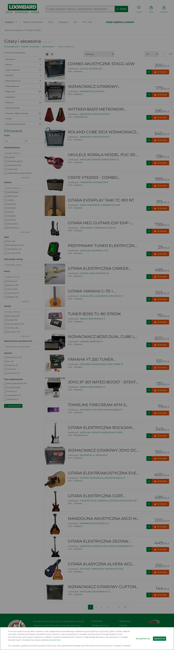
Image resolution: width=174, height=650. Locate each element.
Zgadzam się (159, 638)
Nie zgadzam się (143, 638)
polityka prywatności (51, 640)
